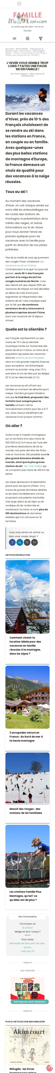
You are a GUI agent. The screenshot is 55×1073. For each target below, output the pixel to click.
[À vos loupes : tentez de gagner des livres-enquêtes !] (27, 988)
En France (25, 50)
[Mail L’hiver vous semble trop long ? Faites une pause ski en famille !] (34, 542)
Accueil (9, 48)
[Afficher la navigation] (14, 39)
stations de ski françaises (29, 357)
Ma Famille (22, 48)
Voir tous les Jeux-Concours (30, 1001)
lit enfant (27, 927)
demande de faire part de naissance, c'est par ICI (27, 947)
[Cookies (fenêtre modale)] (50, 1068)
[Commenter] (27, 542)
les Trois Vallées (33, 466)
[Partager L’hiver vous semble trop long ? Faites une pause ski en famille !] (12, 542)
